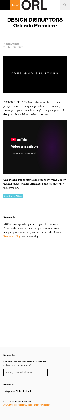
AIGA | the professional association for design (26, 404)
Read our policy (11, 236)
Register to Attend (13, 196)
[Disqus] (35, 284)
